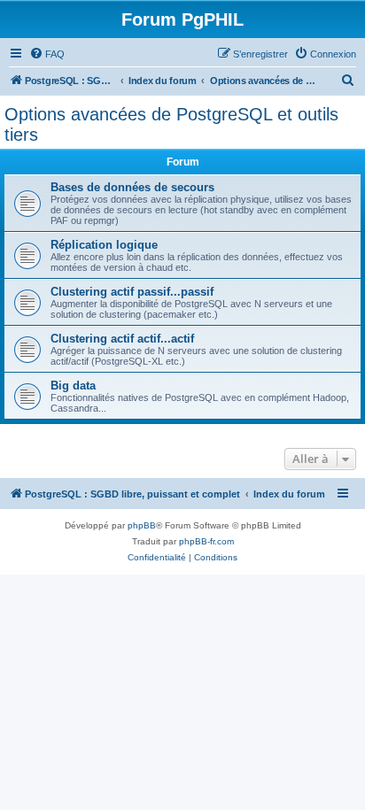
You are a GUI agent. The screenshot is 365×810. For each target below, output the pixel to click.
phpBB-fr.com (206, 541)
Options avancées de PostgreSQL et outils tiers (171, 124)
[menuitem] (47, 54)
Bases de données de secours (132, 187)
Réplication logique (104, 244)
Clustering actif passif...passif (132, 291)
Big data (73, 385)
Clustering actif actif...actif (122, 338)
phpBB (142, 525)
